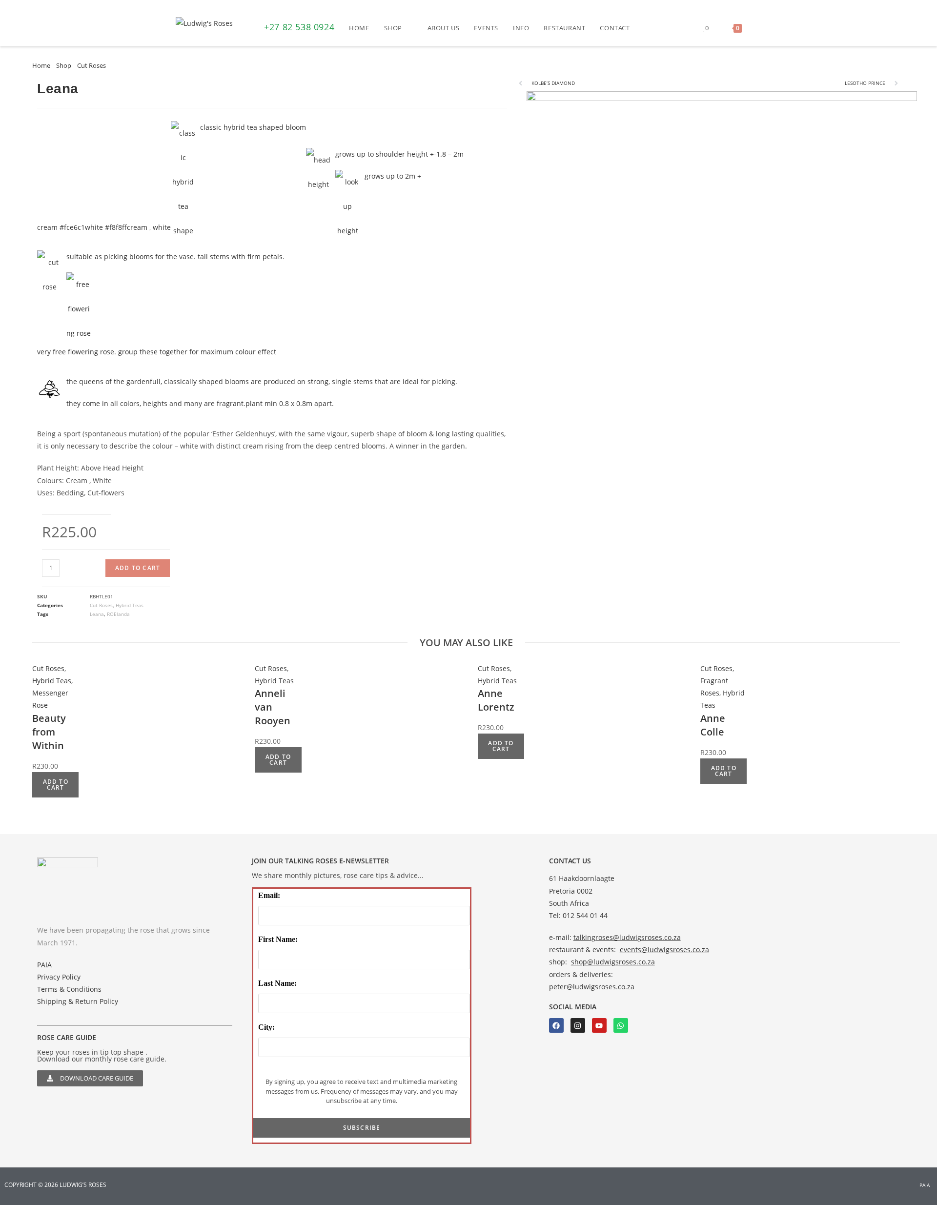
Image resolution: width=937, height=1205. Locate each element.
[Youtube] (599, 1025)
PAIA (44, 964)
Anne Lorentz (496, 700)
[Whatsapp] (620, 1025)
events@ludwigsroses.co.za (664, 949)
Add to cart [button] (55, 784)
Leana (97, 614)
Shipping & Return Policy (77, 1001)
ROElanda (118, 614)
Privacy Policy (59, 976)
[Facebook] (556, 1025)
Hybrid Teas (129, 605)
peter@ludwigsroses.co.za (591, 986)
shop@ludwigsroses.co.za (613, 961)
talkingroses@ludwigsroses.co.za (627, 937)
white (162, 227)
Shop (63, 65)
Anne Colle (712, 725)
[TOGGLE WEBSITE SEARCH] (759, 28)
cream (137, 227)
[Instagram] (577, 1025)
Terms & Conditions (69, 989)
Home (41, 65)
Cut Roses (91, 65)
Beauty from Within (49, 732)
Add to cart (137, 568)
